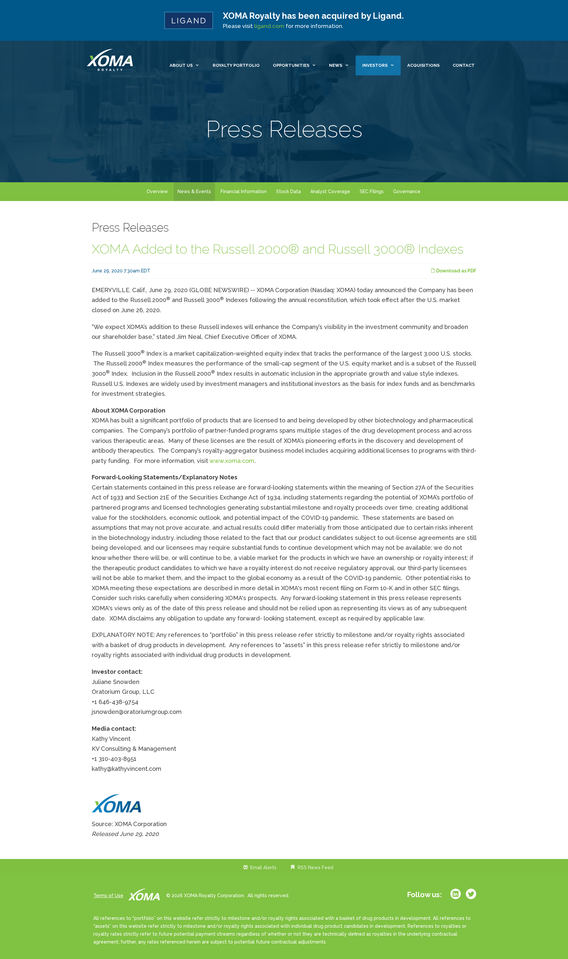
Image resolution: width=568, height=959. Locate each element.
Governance (406, 191)
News (335, 65)
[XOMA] (111, 60)
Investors (375, 65)
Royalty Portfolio (236, 65)
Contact (464, 65)
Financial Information (244, 191)
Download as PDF (455, 270)
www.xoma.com (231, 460)
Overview (157, 191)
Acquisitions (423, 65)
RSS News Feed (315, 867)
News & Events (194, 191)
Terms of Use (108, 895)
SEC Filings (372, 191)
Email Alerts (263, 867)
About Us (181, 65)
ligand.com (269, 26)
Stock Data (288, 191)
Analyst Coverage (330, 191)
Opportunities (291, 65)
